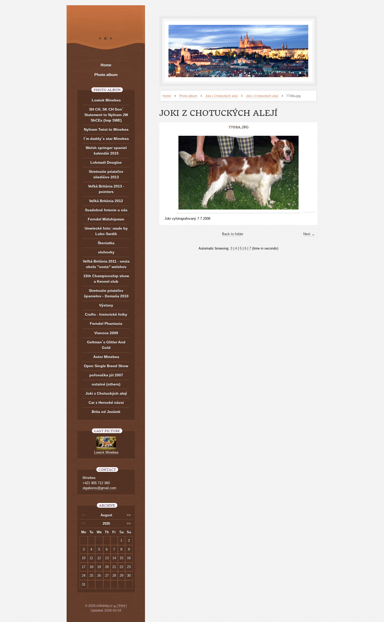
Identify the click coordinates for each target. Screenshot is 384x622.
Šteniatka (106, 243)
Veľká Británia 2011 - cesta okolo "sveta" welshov (106, 264)
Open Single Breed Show (106, 366)
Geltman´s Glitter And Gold (106, 345)
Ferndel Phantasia (106, 323)
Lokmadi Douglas (106, 162)
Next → (309, 234)
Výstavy (106, 305)
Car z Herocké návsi (106, 402)
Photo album (188, 96)
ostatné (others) (106, 384)
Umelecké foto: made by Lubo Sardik (106, 231)
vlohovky (106, 252)
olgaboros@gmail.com (99, 488)
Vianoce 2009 (106, 333)
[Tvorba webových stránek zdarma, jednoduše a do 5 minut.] (115, 606)
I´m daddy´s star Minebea (106, 139)
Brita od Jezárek (106, 412)
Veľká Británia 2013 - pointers (106, 189)
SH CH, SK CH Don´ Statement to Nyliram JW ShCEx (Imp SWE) (106, 114)
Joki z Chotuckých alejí (221, 96)
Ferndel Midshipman (106, 219)
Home (166, 96)
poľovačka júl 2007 (106, 375)
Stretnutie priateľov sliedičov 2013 (106, 174)
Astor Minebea (106, 357)
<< (84, 515)
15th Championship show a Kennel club (106, 279)
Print (122, 606)
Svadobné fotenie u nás (106, 210)
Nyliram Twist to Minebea (106, 129)
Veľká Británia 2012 (106, 201)
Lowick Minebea (106, 100)
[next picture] (309, 172)
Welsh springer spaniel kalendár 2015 (106, 150)
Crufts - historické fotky (106, 314)
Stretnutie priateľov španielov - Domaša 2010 (106, 293)
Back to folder (232, 234)
